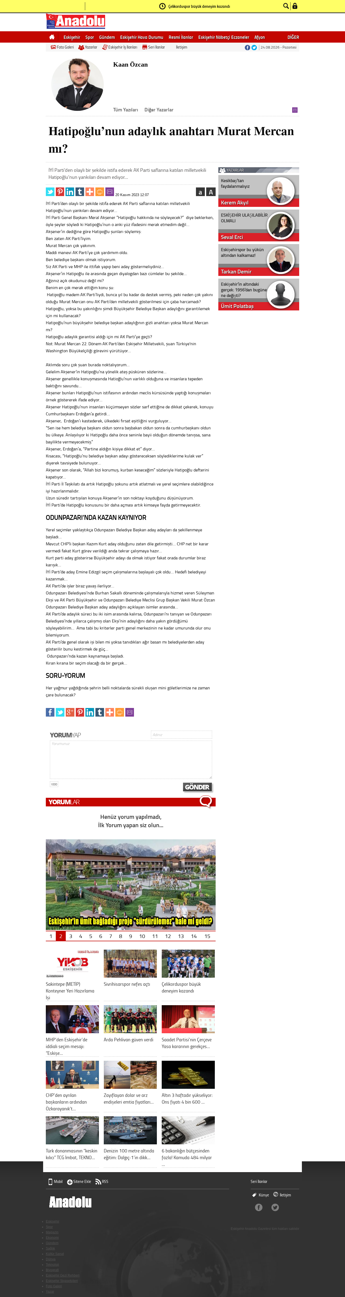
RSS (105, 1181)
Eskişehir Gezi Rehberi (63, 1275)
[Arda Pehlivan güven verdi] (130, 1031)
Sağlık (50, 1248)
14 (194, 936)
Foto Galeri (65, 47)
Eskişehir (72, 37)
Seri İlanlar (156, 47)
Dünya (51, 1259)
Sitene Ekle (82, 1181)
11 (155, 936)
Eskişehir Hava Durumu (141, 37)
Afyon (259, 37)
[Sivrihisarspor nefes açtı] (130, 975)
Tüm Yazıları (125, 109)
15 (207, 936)
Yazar (50, 1291)
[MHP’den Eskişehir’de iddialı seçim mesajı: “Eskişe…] (72, 1031)
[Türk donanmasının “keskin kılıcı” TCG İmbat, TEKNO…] (72, 1142)
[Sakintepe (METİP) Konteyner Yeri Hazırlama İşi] (72, 975)
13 (181, 936)
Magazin (52, 1232)
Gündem (107, 37)
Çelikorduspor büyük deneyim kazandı (199, 6)
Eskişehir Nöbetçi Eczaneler (223, 37)
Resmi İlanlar (181, 37)
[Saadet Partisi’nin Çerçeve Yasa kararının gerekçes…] (188, 1031)
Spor (89, 37)
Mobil (58, 1181)
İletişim (181, 47)
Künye (264, 1195)
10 (142, 936)
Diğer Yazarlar (159, 109)
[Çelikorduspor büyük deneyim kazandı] (188, 975)
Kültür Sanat (55, 1254)
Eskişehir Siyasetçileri (62, 1281)
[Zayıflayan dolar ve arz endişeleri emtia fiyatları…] (130, 1086)
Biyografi (52, 1270)
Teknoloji (52, 1265)
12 (168, 936)
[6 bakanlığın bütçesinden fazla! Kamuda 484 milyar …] (188, 1142)
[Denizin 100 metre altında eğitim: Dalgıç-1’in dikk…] (130, 1142)
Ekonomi (52, 1238)
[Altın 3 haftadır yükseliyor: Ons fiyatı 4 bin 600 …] (188, 1086)
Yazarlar (91, 47)
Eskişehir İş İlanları (122, 47)
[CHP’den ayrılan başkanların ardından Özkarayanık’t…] (72, 1086)
